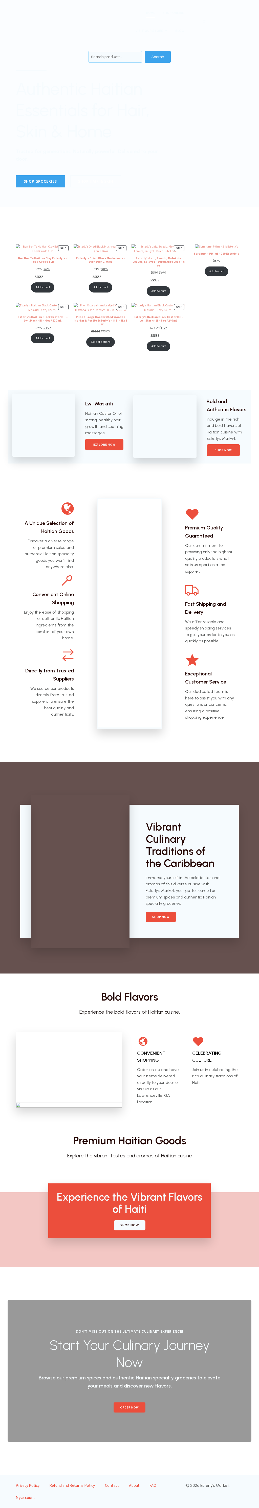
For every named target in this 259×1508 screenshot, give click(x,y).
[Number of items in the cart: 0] (203, 21)
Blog (179, 30)
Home (150, 12)
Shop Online (173, 12)
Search (158, 56)
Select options (100, 342)
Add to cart (42, 287)
